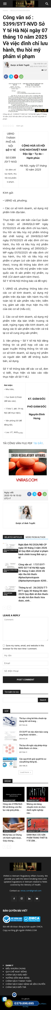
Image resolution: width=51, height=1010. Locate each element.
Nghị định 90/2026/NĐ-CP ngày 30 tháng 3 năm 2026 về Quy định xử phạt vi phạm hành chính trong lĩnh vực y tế (33, 551)
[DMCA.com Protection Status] (31, 921)
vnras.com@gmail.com (31, 890)
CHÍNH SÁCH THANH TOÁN (18, 981)
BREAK (8, 781)
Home (5, 10)
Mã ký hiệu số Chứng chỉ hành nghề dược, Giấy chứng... (12, 838)
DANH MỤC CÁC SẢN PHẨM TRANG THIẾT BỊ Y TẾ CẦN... (37, 838)
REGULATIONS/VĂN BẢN (20, 10)
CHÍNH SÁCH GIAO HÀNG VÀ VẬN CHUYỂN (25, 984)
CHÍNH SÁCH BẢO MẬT (16, 974)
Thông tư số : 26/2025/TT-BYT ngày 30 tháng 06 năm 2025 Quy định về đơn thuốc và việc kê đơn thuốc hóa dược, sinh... (33, 594)
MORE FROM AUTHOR (35, 537)
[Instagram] (22, 898)
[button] (4, 4)
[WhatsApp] (21, 76)
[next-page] (9, 607)
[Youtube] (37, 899)
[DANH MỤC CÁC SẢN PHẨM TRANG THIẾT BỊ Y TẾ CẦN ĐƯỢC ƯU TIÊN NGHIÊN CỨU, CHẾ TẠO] (37, 825)
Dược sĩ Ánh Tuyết (20, 65)
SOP (6, 711)
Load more (24, 772)
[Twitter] (11, 76)
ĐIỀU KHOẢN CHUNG (16, 968)
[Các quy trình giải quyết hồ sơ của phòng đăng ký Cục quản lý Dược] (10, 762)
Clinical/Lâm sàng (8, 593)
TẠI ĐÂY (38, 443)
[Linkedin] (29, 899)
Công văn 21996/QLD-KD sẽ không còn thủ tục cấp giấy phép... (13, 807)
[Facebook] (6, 76)
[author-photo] (25, 519)
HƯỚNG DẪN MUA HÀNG (17, 977)
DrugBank (25, 999)
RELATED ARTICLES (13, 537)
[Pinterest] (16, 76)
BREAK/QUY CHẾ (9, 800)
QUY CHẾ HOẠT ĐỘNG (16, 971)
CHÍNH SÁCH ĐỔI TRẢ (16, 987)
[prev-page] (4, 607)
